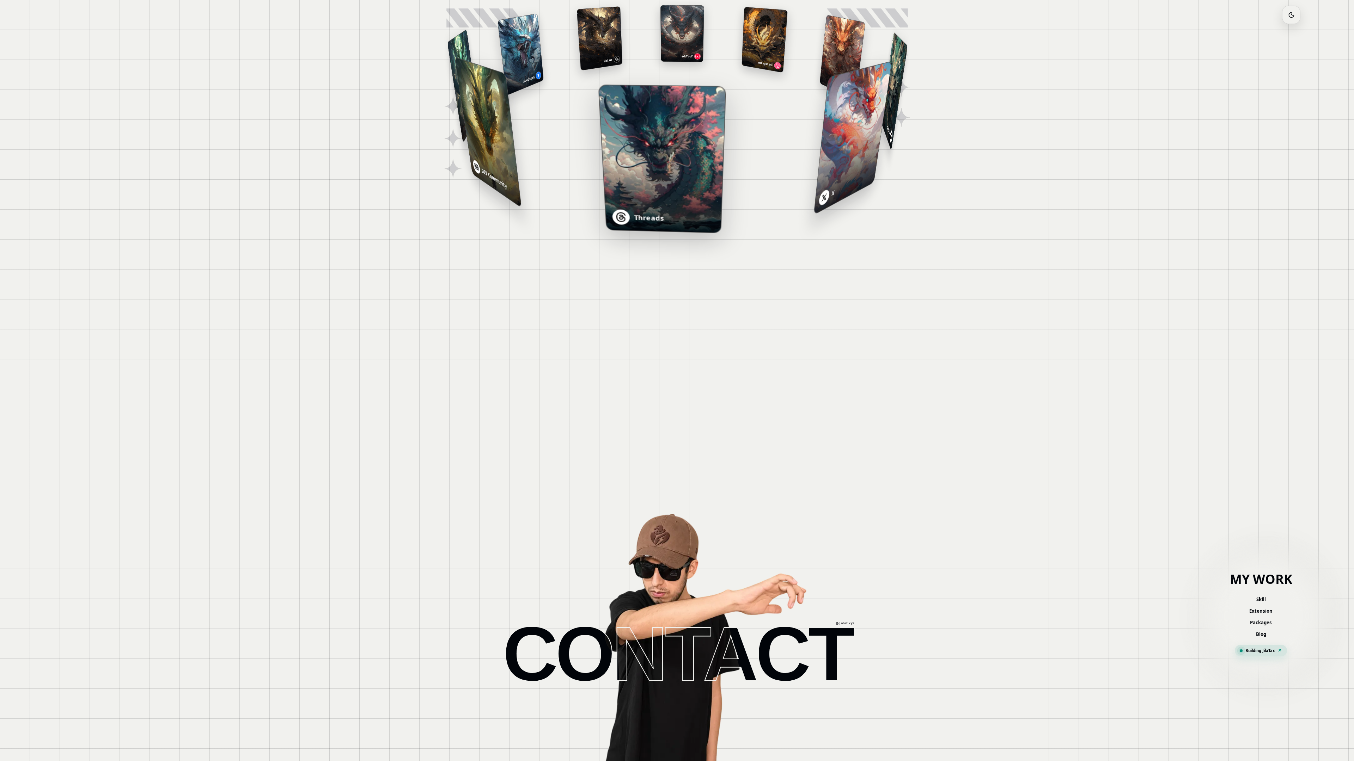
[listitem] (869, 131)
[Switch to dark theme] (1291, 15)
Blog (1261, 634)
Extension (1261, 611)
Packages (1261, 622)
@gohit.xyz (845, 623)
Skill (1261, 599)
